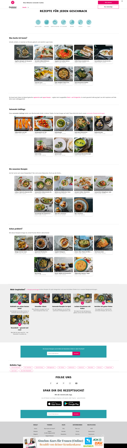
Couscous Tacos (38, 82)
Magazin (36, 434)
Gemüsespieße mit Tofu (40, 132)
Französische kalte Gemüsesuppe (83, 153)
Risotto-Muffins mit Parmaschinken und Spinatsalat (63, 273)
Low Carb (14, 370)
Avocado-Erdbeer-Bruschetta (82, 192)
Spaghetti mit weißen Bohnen (62, 61)
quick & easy (39, 367)
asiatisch (81, 367)
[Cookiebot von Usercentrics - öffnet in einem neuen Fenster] (12, 7)
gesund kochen (15, 367)
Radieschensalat (99, 132)
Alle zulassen (108, 2)
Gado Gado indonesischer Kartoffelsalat (81, 132)
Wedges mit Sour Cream (21, 251)
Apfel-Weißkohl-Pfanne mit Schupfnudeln (62, 82)
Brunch (100, 367)
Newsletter (63, 434)
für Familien (27, 367)
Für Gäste (61, 367)
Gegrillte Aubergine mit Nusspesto (23, 61)
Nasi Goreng (38, 273)
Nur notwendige (108, 6)
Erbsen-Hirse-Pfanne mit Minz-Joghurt (83, 252)
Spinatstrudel (58, 153)
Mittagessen (50, 367)
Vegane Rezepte (50, 436)
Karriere (77, 434)
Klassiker (90, 367)
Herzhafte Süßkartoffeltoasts (42, 61)
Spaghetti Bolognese (60, 251)
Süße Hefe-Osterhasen (60, 213)
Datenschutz (91, 431)
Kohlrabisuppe (58, 132)
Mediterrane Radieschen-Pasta (62, 192)
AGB (91, 428)
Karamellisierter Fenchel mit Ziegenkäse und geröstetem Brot (103, 61)
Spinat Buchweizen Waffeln (81, 82)
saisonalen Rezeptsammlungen (96, 113)
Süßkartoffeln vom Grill (20, 132)
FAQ (63, 428)
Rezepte (36, 431)
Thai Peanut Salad (99, 251)
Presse (77, 431)
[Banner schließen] (122, 1)
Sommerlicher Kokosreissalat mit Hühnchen (43, 192)
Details (24, 7)
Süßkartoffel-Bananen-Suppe (82, 273)
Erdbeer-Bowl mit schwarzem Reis (23, 192)
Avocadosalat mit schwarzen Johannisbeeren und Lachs (43, 213)
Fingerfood (109, 367)
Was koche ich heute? (49, 428)
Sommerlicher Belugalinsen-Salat (103, 192)
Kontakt (63, 431)
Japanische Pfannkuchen (41, 251)
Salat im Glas (38, 153)
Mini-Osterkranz (79, 213)
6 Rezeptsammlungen (33, 289)
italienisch (71, 367)
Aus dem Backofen (26, 370)
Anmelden (76, 353)
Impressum (91, 434)
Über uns (77, 428)
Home (35, 428)
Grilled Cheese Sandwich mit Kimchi (82, 61)
